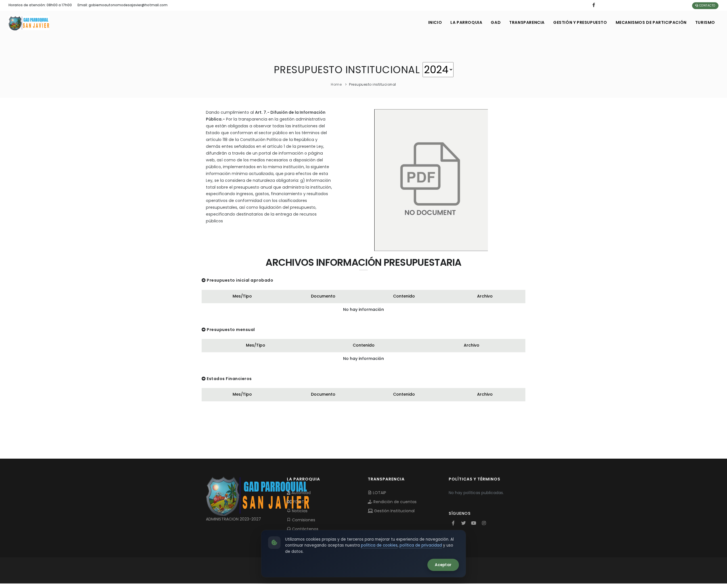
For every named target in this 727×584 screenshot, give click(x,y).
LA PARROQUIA (466, 22)
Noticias (299, 511)
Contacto (706, 5)
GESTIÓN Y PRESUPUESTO (580, 22)
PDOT (298, 502)
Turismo (705, 22)
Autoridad (300, 493)
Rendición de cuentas (394, 502)
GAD (496, 22)
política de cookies (379, 545)
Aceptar (443, 565)
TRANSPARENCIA (527, 22)
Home (336, 84)
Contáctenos (304, 529)
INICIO (435, 22)
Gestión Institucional (394, 511)
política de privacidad (421, 545)
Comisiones (303, 520)
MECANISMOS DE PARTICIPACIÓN (651, 22)
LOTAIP (379, 493)
